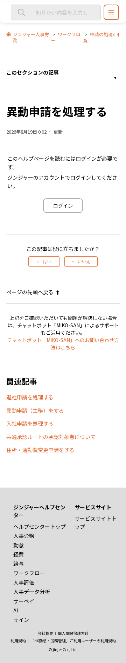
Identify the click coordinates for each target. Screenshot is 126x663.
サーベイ (23, 601)
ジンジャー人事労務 (31, 37)
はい (47, 261)
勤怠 (18, 545)
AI (15, 610)
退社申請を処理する (30, 397)
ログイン (63, 205)
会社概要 (45, 633)
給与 (18, 563)
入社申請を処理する (30, 423)
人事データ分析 (31, 591)
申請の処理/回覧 (101, 37)
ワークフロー (65, 37)
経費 (18, 554)
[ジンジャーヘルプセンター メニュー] (111, 12)
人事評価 (23, 582)
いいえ (84, 261)
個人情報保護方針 (73, 633)
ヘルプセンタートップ (39, 526)
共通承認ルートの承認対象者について (51, 436)
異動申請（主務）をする (35, 410)
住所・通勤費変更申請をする (40, 449)
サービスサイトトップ (96, 522)
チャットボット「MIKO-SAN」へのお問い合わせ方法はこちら (63, 343)
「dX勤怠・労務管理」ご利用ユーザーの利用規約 (73, 640)
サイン (21, 619)
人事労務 (23, 535)
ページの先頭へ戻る (30, 292)
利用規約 (18, 640)
